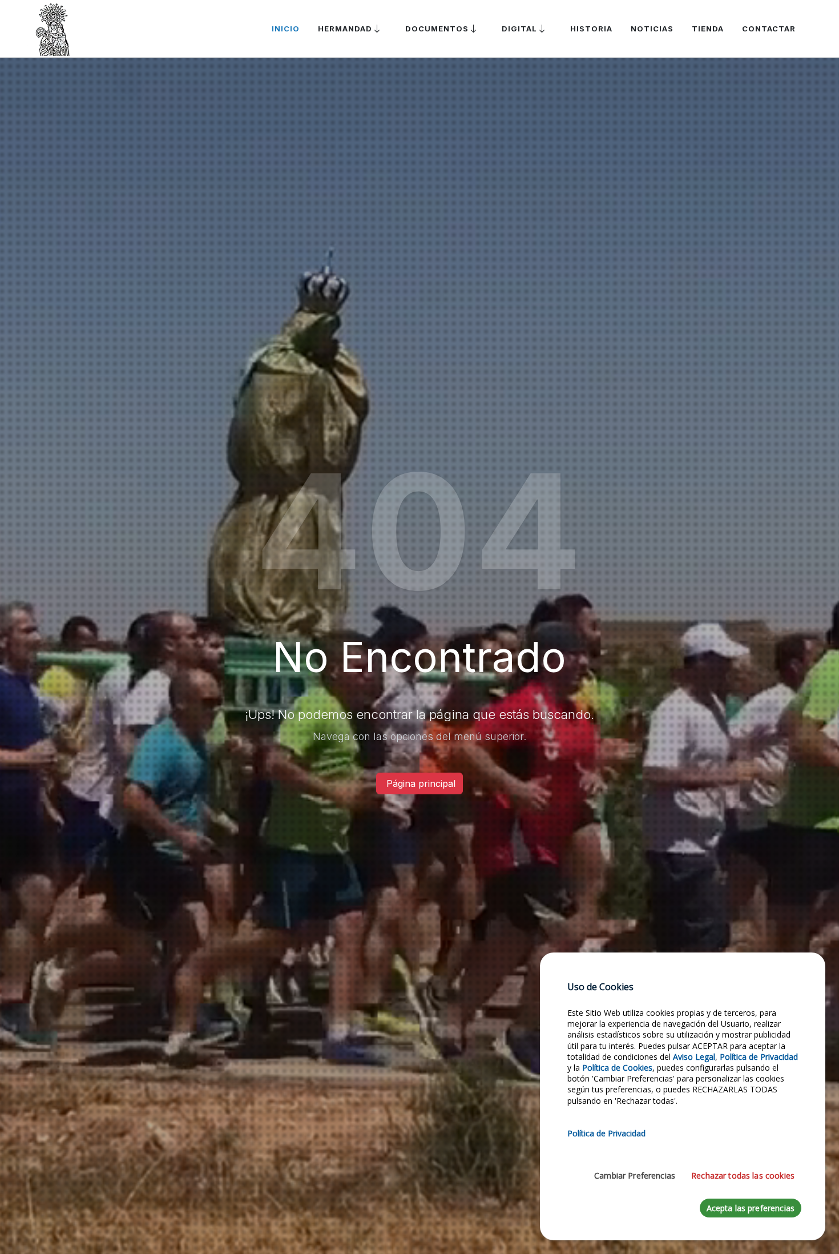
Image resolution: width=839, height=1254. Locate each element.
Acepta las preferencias (750, 1208)
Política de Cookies (617, 1067)
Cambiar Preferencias (634, 1175)
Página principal (419, 783)
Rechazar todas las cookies (742, 1175)
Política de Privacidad (759, 1056)
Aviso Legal (694, 1056)
